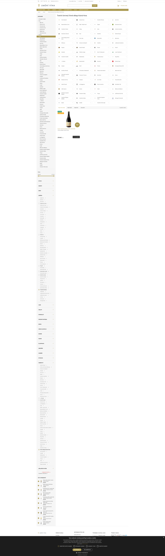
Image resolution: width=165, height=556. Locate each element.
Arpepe (41, 107)
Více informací (85, 543)
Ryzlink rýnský (44, 275)
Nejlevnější (69, 107)
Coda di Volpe (43, 210)
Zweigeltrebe (43, 300)
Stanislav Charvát (43, 59)
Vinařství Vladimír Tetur (44, 159)
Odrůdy (40, 34)
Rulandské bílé (44, 269)
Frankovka (43, 225)
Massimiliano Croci (43, 45)
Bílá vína (41, 22)
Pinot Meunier (43, 264)
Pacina (41, 111)
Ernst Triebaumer (43, 90)
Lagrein (42, 238)
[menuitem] (41, 10)
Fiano (42, 223)
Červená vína (42, 26)
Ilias (40, 60)
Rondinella (43, 267)
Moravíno (42, 71)
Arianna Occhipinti (43, 74)
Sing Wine (42, 99)
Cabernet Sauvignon (45, 207)
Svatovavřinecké (44, 286)
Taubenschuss (43, 97)
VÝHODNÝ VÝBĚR (42, 19)
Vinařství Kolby (43, 158)
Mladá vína (42, 31)
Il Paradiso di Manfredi (44, 116)
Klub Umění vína (72, 1)
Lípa (42, 405)
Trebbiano (43, 291)
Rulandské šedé (44, 273)
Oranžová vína (43, 27)
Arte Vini (41, 43)
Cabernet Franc (44, 205)
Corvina (42, 212)
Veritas (42, 297)
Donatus (41, 104)
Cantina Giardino (43, 57)
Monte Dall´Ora (43, 119)
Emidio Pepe (42, 106)
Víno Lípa (42, 67)
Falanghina (43, 221)
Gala (41, 55)
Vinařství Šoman (43, 41)
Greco (42, 232)
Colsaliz (41, 130)
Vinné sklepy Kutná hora (45, 66)
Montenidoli (42, 102)
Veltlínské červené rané (45, 293)
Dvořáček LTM (42, 140)
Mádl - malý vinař (44, 407)
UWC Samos (42, 142)
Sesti (41, 109)
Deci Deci (41, 125)
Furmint (42, 229)
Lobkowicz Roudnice (44, 78)
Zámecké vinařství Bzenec (45, 121)
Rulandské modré (44, 271)
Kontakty (57, 535)
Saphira (42, 280)
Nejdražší (76, 107)
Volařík (42, 453)
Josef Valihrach (43, 92)
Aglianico (43, 197)
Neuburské (43, 260)
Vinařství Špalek (44, 457)
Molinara (42, 245)
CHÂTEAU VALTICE (43, 154)
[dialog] (82, 546)
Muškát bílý (43, 251)
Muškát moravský (44, 253)
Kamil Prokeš (42, 81)
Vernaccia (43, 298)
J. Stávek (42, 100)
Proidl (41, 85)
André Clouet (42, 135)
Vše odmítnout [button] (87, 549)
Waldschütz (42, 95)
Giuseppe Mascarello (44, 112)
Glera (42, 230)
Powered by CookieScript (82, 554)
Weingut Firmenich (43, 161)
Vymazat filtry (45, 472)
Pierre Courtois (43, 139)
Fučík (41, 145)
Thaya (41, 152)
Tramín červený (44, 289)
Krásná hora (42, 39)
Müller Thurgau (44, 249)
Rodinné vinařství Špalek (45, 149)
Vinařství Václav (43, 52)
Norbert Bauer (43, 64)
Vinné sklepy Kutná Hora (46, 449)
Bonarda (42, 201)
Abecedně (83, 107)
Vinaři (40, 36)
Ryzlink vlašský (44, 276)
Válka (42, 445)
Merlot (42, 243)
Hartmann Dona (43, 50)
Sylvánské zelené (44, 287)
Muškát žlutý (43, 254)
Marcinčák (42, 69)
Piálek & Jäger (43, 88)
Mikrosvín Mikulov (43, 147)
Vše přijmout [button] (77, 549)
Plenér (41, 83)
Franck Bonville (43, 133)
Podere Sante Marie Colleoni (46, 427)
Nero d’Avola (43, 258)
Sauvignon (43, 282)
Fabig (41, 53)
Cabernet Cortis (44, 203)
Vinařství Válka (43, 151)
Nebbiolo (42, 256)
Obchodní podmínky (89, 1)
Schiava (42, 284)
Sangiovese (43, 278)
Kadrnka (41, 62)
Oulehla (41, 76)
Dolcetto (42, 219)
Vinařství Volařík (43, 93)
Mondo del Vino (43, 128)
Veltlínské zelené (44, 295)
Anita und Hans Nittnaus (46, 367)
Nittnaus (41, 72)
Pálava (42, 262)
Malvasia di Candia (44, 242)
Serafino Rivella (43, 114)
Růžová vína (42, 24)
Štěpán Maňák (44, 464)
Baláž (41, 163)
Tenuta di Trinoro (43, 123)
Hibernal (42, 234)
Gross (41, 126)
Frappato (43, 227)
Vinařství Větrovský (44, 166)
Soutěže (80, 1)
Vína (39, 20)
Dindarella (43, 218)
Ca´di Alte (42, 132)
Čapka (41, 48)
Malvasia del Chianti (45, 240)
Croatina (42, 216)
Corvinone (43, 214)
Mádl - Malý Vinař (43, 46)
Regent (42, 265)
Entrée (41, 144)
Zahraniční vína (43, 33)
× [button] (163, 537)
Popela (41, 79)
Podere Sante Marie (44, 118)
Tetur (42, 460)
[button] (82, 553)
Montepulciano (44, 247)
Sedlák (41, 165)
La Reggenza (42, 137)
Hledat (94, 5)
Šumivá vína (42, 29)
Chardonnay (43, 236)
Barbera (42, 199)
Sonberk (41, 86)
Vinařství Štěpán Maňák (44, 156)
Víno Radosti (42, 38)
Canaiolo (42, 208)
